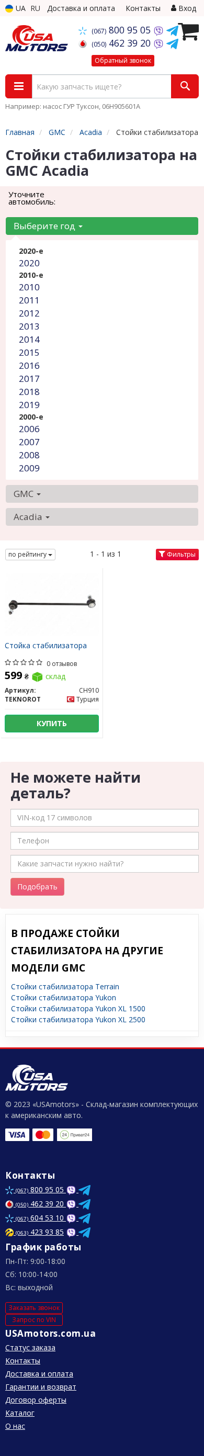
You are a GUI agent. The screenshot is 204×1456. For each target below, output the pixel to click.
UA (20, 8)
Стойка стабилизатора (46, 645)
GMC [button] (25, 494)
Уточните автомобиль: (31, 198)
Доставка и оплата (81, 8)
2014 (29, 339)
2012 (29, 313)
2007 (29, 442)
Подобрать (37, 886)
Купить (52, 723)
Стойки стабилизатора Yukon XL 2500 (78, 1019)
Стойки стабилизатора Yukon (63, 997)
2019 (29, 405)
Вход (186, 8)
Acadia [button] (29, 517)
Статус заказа (30, 1347)
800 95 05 (122, 30)
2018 (29, 392)
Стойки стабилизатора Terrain (65, 986)
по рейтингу (28, 554)
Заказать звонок (34, 1307)
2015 (29, 352)
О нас (15, 1426)
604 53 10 (41, 1218)
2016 (29, 365)
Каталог (20, 1413)
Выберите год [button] (45, 226)
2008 (29, 455)
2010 (29, 287)
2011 (29, 300)
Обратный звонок (123, 60)
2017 (29, 379)
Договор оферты (35, 1400)
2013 (29, 326)
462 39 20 (122, 43)
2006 (29, 429)
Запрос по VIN (34, 1319)
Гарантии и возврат (40, 1387)
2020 (29, 263)
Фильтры (180, 554)
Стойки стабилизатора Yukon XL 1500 (78, 1008)
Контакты (143, 8)
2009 (29, 468)
